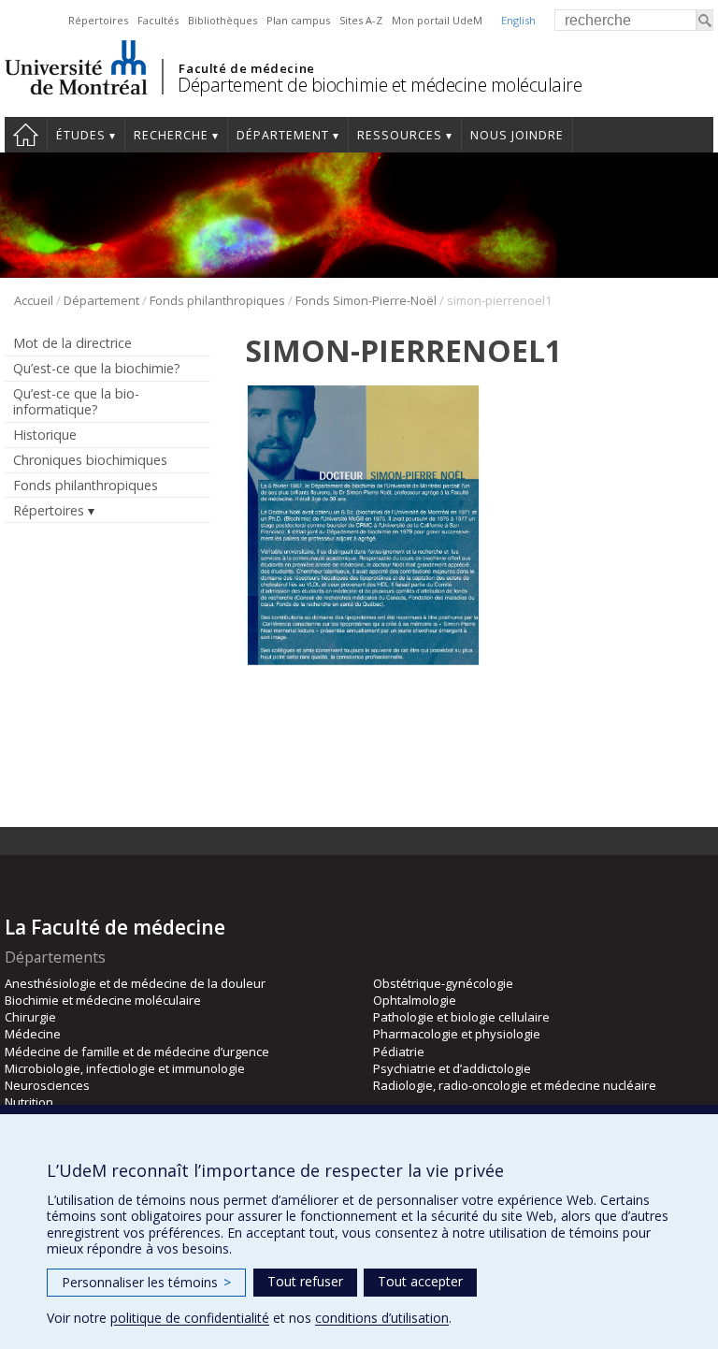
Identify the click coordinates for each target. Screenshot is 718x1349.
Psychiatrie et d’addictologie (452, 1068)
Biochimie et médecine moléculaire (103, 1000)
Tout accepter (420, 1281)
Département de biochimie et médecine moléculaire (380, 84)
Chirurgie (30, 1016)
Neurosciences (47, 1085)
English (518, 20)
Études (81, 135)
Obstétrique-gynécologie (443, 983)
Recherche (171, 135)
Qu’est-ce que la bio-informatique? (76, 401)
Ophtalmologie (414, 1000)
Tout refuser (305, 1281)
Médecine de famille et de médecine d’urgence (137, 1051)
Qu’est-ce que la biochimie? (96, 368)
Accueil (25, 134)
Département (283, 135)
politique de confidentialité (189, 1318)
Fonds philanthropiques (217, 300)
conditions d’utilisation (382, 1318)
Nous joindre (517, 135)
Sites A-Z (360, 20)
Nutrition (29, 1102)
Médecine (33, 1033)
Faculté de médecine (246, 68)
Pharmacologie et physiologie (456, 1033)
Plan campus (298, 20)
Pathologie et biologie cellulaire (461, 1016)
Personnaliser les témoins (146, 1282)
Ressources (399, 135)
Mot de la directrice (72, 343)
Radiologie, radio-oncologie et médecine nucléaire (514, 1085)
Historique (45, 434)
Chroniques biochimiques (90, 460)
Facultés (158, 20)
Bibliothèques (222, 20)
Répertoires (98, 20)
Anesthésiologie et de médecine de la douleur (135, 983)
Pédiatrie (398, 1051)
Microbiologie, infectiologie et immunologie (125, 1068)
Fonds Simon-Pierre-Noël (366, 300)
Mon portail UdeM (437, 20)
